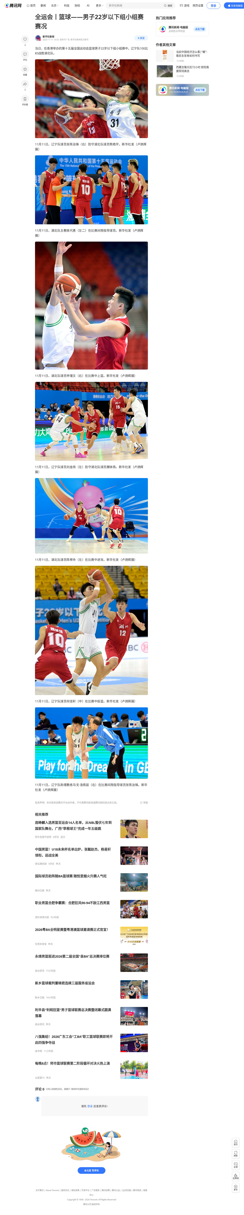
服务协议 (65, 1190)
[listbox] (91, 946)
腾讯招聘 (106, 1190)
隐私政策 (75, 1190)
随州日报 (39, 890)
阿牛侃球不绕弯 (43, 837)
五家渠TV (40, 1078)
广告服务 (96, 1190)
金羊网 (38, 1051)
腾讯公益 (116, 1190)
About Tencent (52, 1190)
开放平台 (85, 1190)
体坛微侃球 (41, 864)
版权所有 (96, 1204)
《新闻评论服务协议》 (80, 1089)
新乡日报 (39, 997)
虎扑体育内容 (42, 917)
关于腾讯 (40, 1190)
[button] (200, 29)
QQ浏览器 (126, 1190)
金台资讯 (39, 971)
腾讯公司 (87, 1204)
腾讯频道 (137, 1190)
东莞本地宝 (41, 944)
